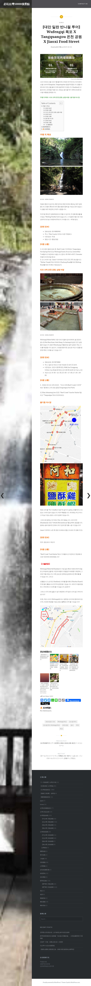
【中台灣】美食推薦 (47, 835)
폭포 (61, 728)
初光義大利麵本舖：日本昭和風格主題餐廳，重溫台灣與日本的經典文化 (64, 667)
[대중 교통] (48, 110)
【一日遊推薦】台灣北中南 (48, 782)
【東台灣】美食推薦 (47, 844)
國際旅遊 (42, 851)
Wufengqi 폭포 (62, 721)
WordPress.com (75, 982)
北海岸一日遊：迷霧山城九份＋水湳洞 (51, 942)
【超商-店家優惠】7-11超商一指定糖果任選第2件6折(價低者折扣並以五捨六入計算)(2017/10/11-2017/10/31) (44, 688)
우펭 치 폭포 (46, 106)
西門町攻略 (43, 881)
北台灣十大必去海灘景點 (47, 945)
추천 (77, 725)
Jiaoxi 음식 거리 (50, 721)
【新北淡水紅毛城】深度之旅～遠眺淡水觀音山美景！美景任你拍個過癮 (54, 686)
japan (41, 800)
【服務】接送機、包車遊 (47, 793)
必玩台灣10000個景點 (17, 4)
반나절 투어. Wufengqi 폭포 (51, 725)
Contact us (82, 4)
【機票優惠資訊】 (45, 797)
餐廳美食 (42, 898)
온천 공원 (65, 725)
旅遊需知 (42, 873)
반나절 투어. (73, 721)
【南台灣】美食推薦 (47, 841)
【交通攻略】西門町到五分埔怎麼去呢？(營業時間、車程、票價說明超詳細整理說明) (73, 667)
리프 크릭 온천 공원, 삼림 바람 (54, 112)
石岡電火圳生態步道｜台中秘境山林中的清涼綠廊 (54, 932)
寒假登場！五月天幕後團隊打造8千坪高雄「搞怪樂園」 (54, 666)
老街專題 (42, 877)
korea (61, 22)
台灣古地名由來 (44, 812)
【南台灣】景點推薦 (47, 825)
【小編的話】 (49, 124)
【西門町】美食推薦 (47, 887)
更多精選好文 (46, 127)
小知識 (42, 858)
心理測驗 (42, 866)
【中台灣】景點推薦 (47, 818)
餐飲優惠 (42, 902)
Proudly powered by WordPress (52, 982)
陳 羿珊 (58, 47)
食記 (41, 890)
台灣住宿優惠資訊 (45, 808)
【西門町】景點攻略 (47, 884)
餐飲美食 (42, 905)
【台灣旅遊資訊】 (45, 789)
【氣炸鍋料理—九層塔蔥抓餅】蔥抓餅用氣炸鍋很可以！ (44, 657)
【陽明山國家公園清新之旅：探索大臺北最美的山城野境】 (57, 949)
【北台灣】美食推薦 (47, 838)
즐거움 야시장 (49, 118)
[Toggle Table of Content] (60, 103)
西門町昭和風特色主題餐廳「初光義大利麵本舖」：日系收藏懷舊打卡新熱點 (61, 937)
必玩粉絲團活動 (44, 869)
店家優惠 (42, 862)
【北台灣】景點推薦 (47, 822)
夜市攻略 (42, 855)
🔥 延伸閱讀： (46, 129)
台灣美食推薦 (44, 832)
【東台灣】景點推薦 (47, 828)
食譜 (41, 894)
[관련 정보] (48, 108)
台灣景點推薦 (44, 815)
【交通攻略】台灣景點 (46, 786)
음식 (72, 725)
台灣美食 (44, 847)
